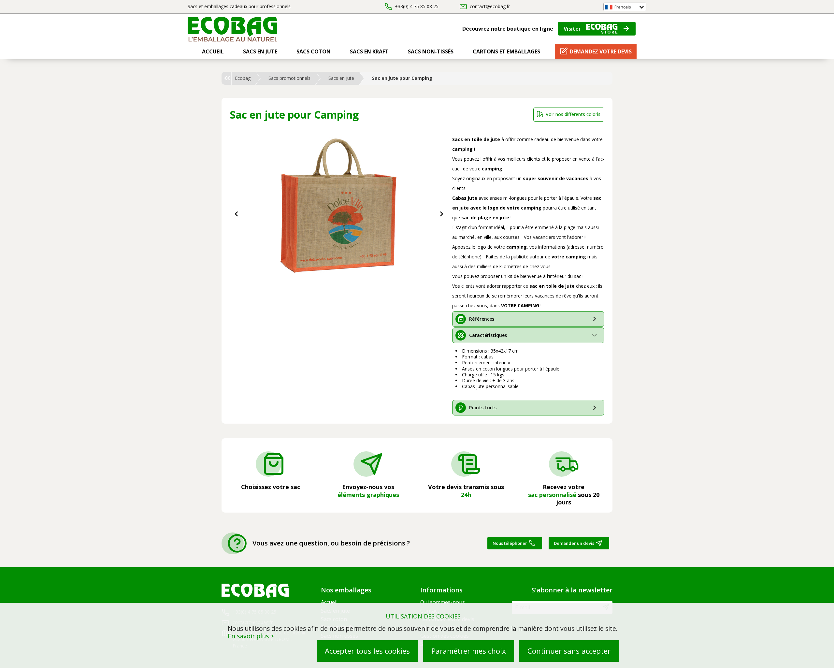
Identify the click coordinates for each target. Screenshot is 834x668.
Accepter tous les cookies (367, 651)
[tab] (528, 319)
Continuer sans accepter (569, 651)
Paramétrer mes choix (468, 651)
